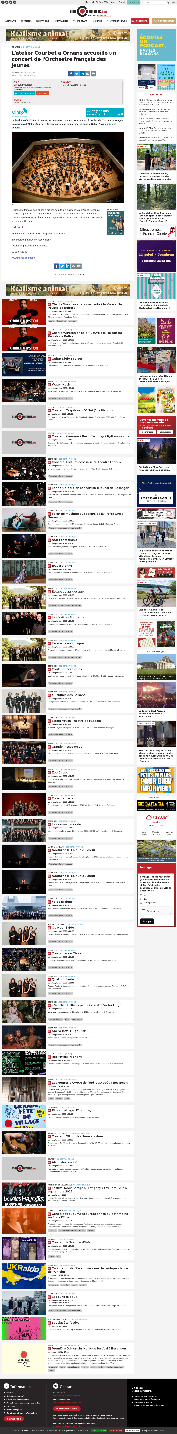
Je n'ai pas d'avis (150, 903)
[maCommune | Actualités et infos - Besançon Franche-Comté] (88, 11)
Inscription (148, 432)
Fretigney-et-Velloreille (60, 1185)
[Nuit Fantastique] (24, 546)
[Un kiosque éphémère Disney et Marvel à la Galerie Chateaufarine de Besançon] (156, 360)
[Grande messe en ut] (24, 752)
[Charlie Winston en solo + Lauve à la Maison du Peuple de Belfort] (24, 339)
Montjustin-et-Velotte (59, 1133)
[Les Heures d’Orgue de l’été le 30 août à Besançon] (24, 1088)
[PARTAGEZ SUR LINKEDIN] (82, 73)
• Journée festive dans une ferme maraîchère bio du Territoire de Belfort (155, 121)
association (65, 1285)
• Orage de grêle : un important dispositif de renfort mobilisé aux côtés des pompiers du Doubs (156, 102)
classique (52, 1230)
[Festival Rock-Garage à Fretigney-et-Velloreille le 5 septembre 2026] (24, 1194)
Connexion (165, 432)
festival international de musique (60, 398)
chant (51, 1099)
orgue (67, 1099)
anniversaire (53, 1285)
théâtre (51, 1370)
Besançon (52, 381)
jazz (58, 1256)
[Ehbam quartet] (24, 804)
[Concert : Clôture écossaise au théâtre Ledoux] (24, 468)
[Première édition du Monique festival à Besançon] (24, 1354)
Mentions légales (14, 1410)
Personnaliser (132, 1430)
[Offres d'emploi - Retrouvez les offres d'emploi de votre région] (156, 237)
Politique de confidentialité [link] (153, 1430)
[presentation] (138, 666)
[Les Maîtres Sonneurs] (24, 623)
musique (59, 1099)
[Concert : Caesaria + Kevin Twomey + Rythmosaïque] (24, 442)
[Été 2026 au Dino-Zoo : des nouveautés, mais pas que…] (156, 451)
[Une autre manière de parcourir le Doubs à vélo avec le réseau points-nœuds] (156, 593)
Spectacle (82, 1345)
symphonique (77, 1019)
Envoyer (147, 921)
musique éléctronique (115, 1367)
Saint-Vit (52, 1239)
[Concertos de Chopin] (24, 959)
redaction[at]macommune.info (66, 1395)
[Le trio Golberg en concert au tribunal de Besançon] (24, 494)
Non (145, 899)
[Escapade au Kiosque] (24, 649)
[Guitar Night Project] (24, 364)
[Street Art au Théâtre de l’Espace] (24, 727)
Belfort (52, 301)
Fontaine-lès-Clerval (58, 1320)
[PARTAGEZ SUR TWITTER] (76, 73)
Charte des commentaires (17, 1399)
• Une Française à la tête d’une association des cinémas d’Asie (155, 138)
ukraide (74, 1285)
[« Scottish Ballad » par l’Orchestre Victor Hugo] (24, 1011)
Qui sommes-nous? (15, 1396)
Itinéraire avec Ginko (24, 93)
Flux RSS (10, 1406)
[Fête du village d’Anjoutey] (24, 1116)
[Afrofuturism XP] (24, 1168)
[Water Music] (24, 390)
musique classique (66, 275)
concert (52, 275)
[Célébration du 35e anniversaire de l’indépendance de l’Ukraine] (24, 1274)
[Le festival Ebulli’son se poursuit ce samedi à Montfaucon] (156, 695)
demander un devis (66, 1409)
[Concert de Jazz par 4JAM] (24, 1248)
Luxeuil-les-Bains (56, 847)
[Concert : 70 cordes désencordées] (24, 1142)
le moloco (72, 321)
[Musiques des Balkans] (24, 701)
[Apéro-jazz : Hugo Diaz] (24, 1037)
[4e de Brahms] (24, 908)
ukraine (83, 1285)
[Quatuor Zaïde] (24, 933)
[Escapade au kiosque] (24, 597)
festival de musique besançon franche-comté (65, 528)
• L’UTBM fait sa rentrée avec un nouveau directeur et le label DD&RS (155, 130)
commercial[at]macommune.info (67, 1402)
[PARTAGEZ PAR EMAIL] (87, 73)
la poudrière (61, 321)
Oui (144, 895)
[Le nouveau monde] (24, 830)
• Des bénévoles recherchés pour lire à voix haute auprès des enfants (154, 111)
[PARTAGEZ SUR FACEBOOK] (71, 73)
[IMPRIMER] (93, 73)
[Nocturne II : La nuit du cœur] (24, 856)
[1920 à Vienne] (24, 571)
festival (62, 1367)
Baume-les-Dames (56, 924)
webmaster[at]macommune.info (67, 1426)
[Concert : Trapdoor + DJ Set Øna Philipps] (24, 416)
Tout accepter (99, 1430)
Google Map (42, 93)
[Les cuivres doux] (24, 1303)
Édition (92, 16)
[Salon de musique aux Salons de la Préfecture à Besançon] (24, 520)
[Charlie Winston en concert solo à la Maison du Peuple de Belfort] (24, 310)
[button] (168, 2)
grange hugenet (73, 1367)
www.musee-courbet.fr (23, 258)
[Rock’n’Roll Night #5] (24, 1063)
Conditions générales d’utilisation (21, 1413)
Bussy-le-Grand (55, 1211)
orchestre (82, 275)
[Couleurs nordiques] (24, 675)
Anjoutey (52, 1107)
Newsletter (14, 1419)
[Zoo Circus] (24, 778)
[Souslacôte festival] (24, 1328)
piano (67, 1019)
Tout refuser (116, 1430)
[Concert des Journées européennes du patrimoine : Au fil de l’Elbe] (24, 1220)
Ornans (16, 47)
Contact (9, 1393)
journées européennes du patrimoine (72, 1230)
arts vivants (53, 1367)
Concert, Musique (30, 47)
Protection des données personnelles (23, 1403)
